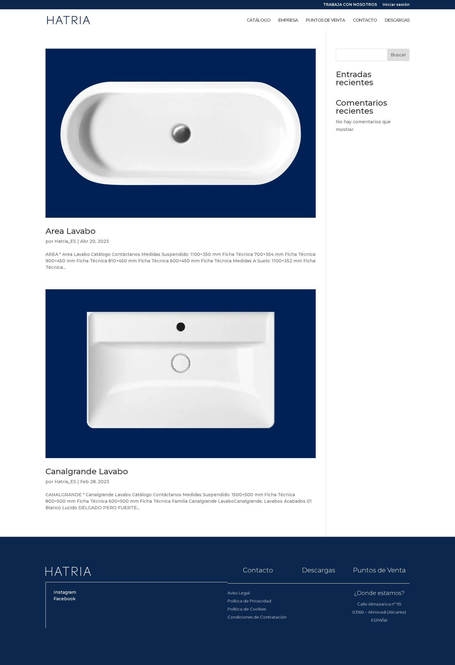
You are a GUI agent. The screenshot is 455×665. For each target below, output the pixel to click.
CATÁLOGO (258, 20)
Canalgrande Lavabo (87, 471)
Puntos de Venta (379, 570)
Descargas (318, 570)
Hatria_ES (65, 241)
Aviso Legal (239, 592)
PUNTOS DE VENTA (325, 20)
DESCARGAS (397, 20)
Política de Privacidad (249, 600)
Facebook (65, 599)
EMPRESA (288, 20)
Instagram (65, 592)
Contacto (258, 570)
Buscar (398, 55)
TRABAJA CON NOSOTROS (350, 5)
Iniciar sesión (396, 5)
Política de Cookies (247, 608)
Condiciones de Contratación (257, 617)
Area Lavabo (71, 231)
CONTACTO (365, 20)
